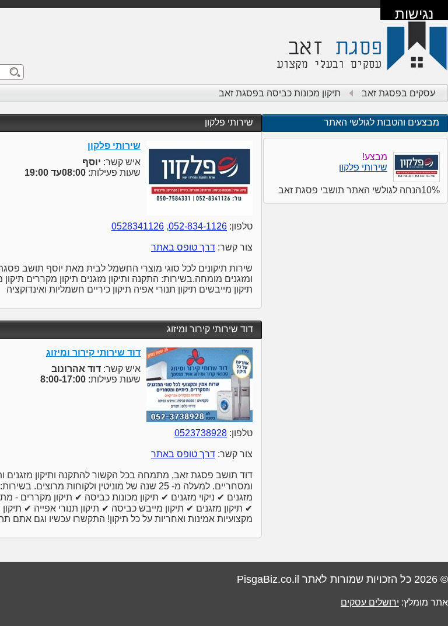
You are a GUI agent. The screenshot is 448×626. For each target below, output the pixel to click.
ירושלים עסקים (370, 602)
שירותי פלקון (229, 122)
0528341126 (137, 226)
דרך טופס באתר (183, 247)
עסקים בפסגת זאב (398, 93)
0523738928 (200, 433)
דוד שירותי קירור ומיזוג (210, 329)
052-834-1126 (198, 226)
